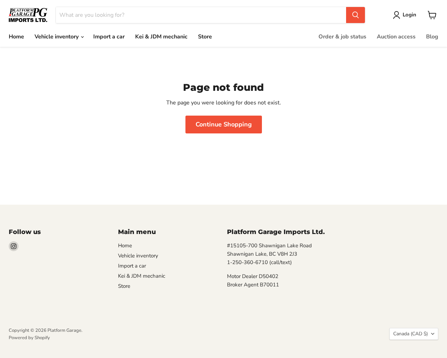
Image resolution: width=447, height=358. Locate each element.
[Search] (355, 15)
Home (16, 37)
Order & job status (342, 37)
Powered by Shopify (29, 338)
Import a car (109, 37)
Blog (432, 37)
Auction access (396, 37)
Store (205, 37)
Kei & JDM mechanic (161, 37)
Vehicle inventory (57, 37)
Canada (410, 333)
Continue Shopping (224, 124)
